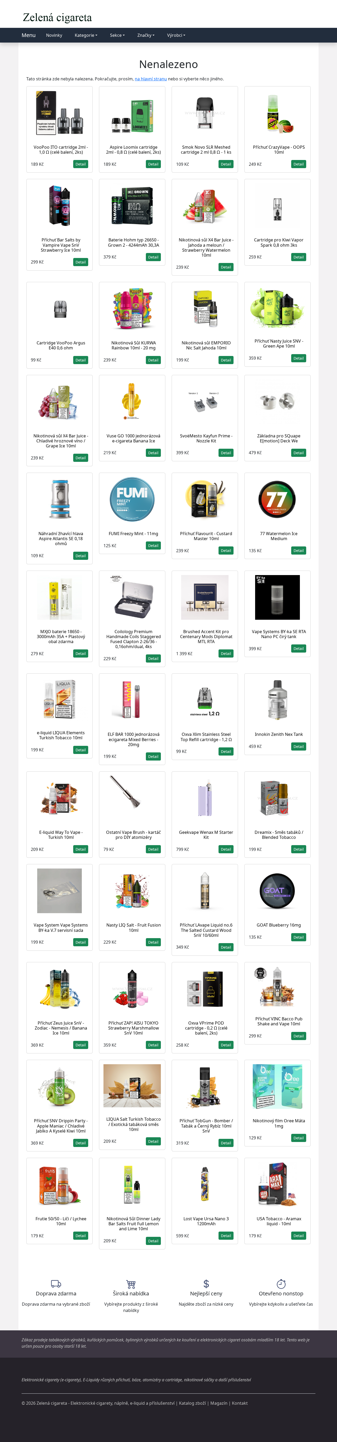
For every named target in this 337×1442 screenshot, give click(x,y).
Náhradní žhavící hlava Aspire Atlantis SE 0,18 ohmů (60, 538)
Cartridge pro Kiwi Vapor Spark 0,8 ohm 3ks (279, 242)
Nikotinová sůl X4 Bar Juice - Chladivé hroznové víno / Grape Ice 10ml (60, 441)
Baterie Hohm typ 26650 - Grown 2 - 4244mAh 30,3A (133, 242)
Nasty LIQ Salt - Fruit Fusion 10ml (133, 927)
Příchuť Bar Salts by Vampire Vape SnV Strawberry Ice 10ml (61, 245)
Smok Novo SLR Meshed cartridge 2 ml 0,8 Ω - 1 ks (206, 149)
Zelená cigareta (52, 1403)
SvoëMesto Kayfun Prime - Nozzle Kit (206, 438)
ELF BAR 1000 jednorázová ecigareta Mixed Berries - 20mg (134, 739)
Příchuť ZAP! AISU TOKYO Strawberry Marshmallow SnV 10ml (133, 1028)
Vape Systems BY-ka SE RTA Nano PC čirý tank (279, 634)
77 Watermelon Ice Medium (279, 536)
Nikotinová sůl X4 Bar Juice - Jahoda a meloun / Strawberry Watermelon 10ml (206, 247)
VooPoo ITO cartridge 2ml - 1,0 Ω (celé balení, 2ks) (61, 149)
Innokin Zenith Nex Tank (279, 734)
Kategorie (84, 35)
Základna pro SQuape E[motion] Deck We (278, 438)
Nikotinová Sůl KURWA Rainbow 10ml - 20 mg (133, 345)
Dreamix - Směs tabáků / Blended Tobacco (279, 834)
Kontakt (240, 1403)
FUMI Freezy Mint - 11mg (133, 533)
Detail (81, 164)
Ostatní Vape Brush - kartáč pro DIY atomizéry (133, 834)
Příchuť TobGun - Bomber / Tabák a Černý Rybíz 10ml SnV (206, 1126)
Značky (144, 35)
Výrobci (174, 35)
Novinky (54, 35)
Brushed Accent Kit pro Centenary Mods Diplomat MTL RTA (206, 636)
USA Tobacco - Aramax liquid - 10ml (279, 1221)
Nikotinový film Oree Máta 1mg (279, 1123)
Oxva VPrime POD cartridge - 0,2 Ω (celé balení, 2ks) (206, 1028)
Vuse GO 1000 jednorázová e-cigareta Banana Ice (133, 438)
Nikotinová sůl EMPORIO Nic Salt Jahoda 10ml (206, 345)
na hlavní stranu (151, 79)
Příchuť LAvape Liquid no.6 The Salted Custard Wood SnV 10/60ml (206, 930)
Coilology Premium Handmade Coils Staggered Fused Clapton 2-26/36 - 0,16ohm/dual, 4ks (133, 639)
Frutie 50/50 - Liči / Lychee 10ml (61, 1221)
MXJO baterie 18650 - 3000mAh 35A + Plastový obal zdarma (61, 636)
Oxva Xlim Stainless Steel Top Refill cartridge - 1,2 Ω (206, 736)
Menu (29, 35)
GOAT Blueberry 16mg (279, 925)
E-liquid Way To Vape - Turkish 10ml (61, 834)
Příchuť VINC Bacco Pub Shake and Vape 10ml (279, 1021)
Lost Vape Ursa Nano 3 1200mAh (206, 1221)
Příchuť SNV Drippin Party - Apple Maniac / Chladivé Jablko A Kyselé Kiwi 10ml (61, 1126)
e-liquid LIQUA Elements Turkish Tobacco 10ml (61, 735)
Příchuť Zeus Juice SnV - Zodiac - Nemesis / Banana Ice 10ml (61, 1028)
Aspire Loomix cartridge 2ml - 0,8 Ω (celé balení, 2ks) (133, 149)
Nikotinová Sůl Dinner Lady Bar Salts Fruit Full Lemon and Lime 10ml (133, 1224)
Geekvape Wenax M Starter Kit (206, 834)
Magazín (218, 1403)
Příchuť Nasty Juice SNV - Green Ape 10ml (279, 343)
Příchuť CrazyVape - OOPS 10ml (279, 149)
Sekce (116, 35)
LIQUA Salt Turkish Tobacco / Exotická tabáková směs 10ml (133, 1124)
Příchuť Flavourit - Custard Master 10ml (206, 536)
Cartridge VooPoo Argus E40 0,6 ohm (61, 345)
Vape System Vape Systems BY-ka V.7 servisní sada (61, 927)
